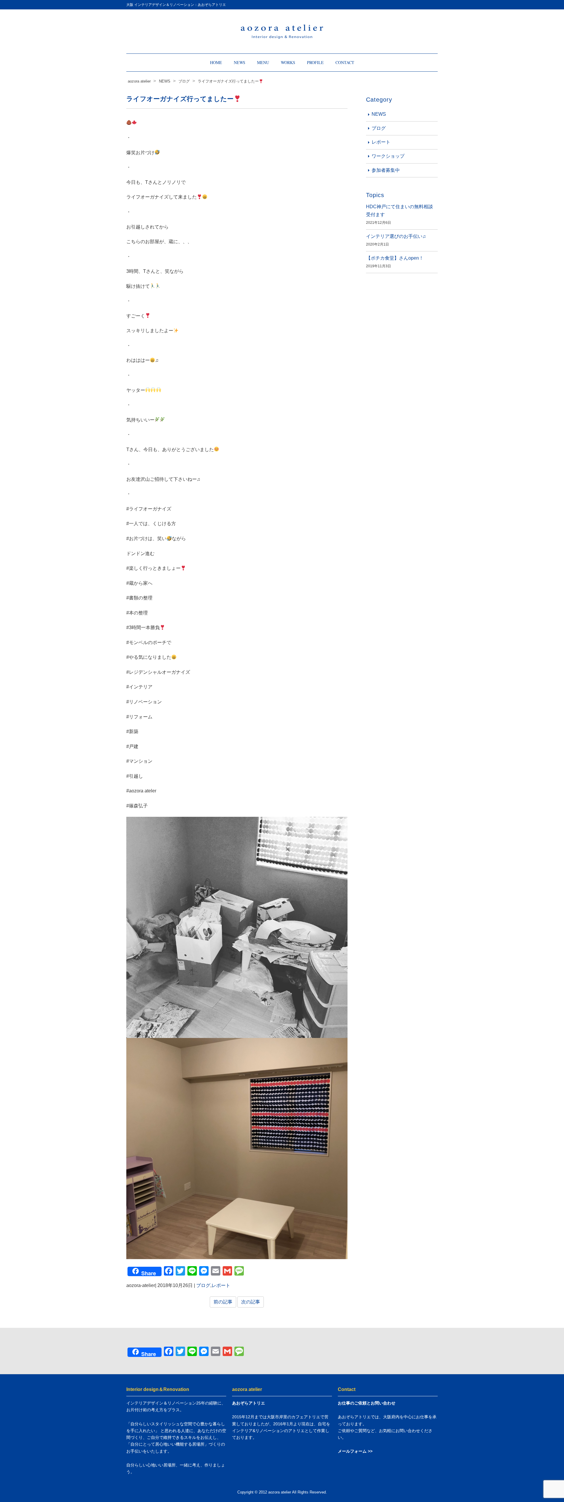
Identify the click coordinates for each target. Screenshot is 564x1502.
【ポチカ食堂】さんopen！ (395, 258)
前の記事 (223, 1301)
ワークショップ (388, 156)
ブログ (203, 1285)
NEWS (239, 62)
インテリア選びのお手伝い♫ (396, 236)
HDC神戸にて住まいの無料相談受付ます (399, 210)
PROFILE (315, 62)
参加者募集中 (386, 170)
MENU (263, 62)
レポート (221, 1285)
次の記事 (250, 1301)
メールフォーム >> (355, 1451)
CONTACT (344, 62)
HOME (216, 62)
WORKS (288, 62)
